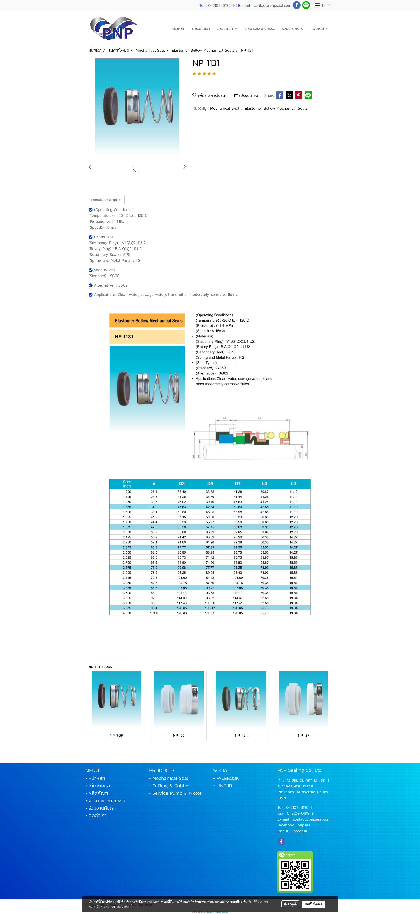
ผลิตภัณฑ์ (225, 28)
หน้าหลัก (178, 28)
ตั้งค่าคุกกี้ (290, 904)
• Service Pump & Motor (175, 793)
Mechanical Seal (225, 108)
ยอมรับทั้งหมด (313, 904)
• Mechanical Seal (168, 778)
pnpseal (305, 825)
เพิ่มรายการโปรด (210, 95)
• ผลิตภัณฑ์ (96, 793)
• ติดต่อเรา (96, 815)
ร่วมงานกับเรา (293, 28)
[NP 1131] (137, 108)
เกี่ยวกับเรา (201, 28)
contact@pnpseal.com (311, 819)
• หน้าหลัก (95, 778)
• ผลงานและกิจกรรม (105, 800)
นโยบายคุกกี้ (124, 906)
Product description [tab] (106, 199)
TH (324, 5)
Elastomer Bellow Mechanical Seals (276, 108)
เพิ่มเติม (318, 28)
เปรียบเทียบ (248, 95)
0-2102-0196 (297, 807)
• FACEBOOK (226, 778)
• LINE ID (222, 785)
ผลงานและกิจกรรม (260, 28)
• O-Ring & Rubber (169, 785)
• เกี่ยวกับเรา (97, 785)
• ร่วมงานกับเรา (100, 808)
